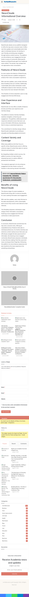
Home (4, 7)
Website (3, 399)
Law (3, 528)
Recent (14, 443)
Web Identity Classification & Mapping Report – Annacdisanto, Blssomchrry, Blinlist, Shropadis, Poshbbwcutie (7, 329)
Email (3, 393)
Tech (3, 510)
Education (4, 530)
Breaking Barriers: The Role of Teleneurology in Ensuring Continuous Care (18, 488)
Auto (3, 533)
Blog (3, 523)
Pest (3, 535)
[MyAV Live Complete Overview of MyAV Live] (6, 451)
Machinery (4, 540)
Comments (24, 443)
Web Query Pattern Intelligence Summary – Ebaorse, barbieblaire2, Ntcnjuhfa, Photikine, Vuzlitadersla (21, 350)
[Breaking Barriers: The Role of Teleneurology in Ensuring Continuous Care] (6, 491)
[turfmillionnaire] (10, 1)
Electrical (4, 538)
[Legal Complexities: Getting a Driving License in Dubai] (6, 467)
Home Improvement (7, 513)
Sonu (5, 19)
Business (4, 508)
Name (3, 387)
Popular (5, 443)
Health (3, 518)
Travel (3, 525)
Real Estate (5, 520)
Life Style (4, 515)
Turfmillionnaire (10, 7)
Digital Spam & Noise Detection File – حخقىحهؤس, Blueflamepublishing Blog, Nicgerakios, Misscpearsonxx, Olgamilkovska (20, 330)
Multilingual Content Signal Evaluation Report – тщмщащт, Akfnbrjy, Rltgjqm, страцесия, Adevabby (7, 350)
